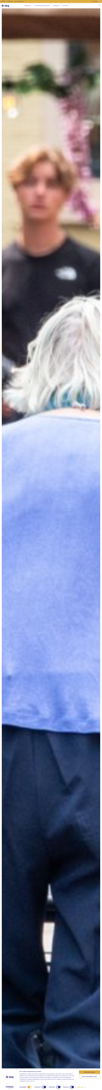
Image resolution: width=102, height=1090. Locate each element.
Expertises (55, 5)
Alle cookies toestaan (89, 1072)
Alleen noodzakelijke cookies (89, 1076)
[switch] (44, 1087)
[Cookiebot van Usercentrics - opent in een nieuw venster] (9, 1087)
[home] (5, 6)
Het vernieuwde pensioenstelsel (42, 5)
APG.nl (3, 1)
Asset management (19, 1)
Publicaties (27, 5)
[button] (100, 5)
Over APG (65, 5)
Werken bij (9, 1)
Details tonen (80, 1087)
